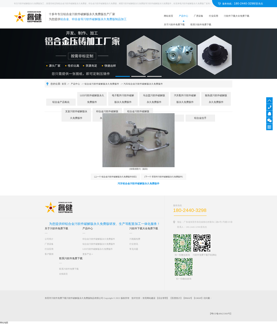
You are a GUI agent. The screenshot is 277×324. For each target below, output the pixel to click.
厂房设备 (198, 16)
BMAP (188, 298)
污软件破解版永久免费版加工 (31, 3)
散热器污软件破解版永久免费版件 (216, 98)
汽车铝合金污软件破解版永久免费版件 (143, 84)
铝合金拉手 (200, 118)
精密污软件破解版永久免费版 (132, 3)
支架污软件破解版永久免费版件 (76, 114)
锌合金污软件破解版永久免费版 (103, 3)
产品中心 (183, 16)
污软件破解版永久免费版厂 (193, 3)
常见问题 (133, 249)
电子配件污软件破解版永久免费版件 (123, 98)
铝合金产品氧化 (61, 102)
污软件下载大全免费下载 (236, 16)
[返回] (145, 169)
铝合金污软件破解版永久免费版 (72, 3)
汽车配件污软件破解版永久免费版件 (185, 98)
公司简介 (49, 239)
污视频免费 (134, 239)
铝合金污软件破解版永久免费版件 (102, 84)
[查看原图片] (135, 169)
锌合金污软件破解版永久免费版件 (99, 239)
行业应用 (213, 16)
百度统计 (176, 298)
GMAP (198, 298)
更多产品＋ (88, 254)
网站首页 (168, 16)
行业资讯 (133, 244)
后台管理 (162, 298)
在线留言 (63, 274)
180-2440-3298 (269, 107)
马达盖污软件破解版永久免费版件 (154, 98)
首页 (64, 84)
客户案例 (49, 254)
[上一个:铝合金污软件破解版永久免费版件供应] (115, 177)
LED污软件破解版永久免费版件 (92, 98)
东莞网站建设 (148, 298)
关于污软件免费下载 (174, 24)
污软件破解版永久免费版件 (159, 3)
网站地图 (4, 323)
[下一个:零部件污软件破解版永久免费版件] (163, 177)
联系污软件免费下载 (200, 24)
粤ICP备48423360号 (220, 313)
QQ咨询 (269, 113)
